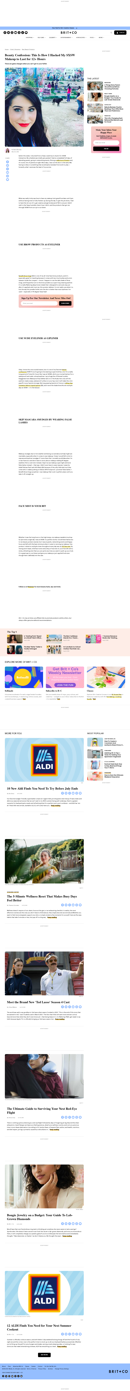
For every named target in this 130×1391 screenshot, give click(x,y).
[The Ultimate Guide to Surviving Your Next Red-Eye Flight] (44, 1076)
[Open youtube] (15, 32)
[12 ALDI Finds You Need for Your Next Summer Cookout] (44, 1293)
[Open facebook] (5, 32)
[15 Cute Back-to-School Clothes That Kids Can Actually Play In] (54, 649)
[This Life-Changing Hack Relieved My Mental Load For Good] (95, 119)
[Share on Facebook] (7, 161)
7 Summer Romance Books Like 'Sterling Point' (110, 637)
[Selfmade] (24, 677)
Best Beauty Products (28, 49)
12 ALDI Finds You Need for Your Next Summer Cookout (39, 1327)
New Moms (107, 82)
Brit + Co (11, 1224)
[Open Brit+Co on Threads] (15, 1376)
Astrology (107, 104)
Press (9, 1366)
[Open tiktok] (22, 32)
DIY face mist (66, 546)
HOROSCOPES (80, 37)
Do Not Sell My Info (50, 1366)
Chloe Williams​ (13, 1007)
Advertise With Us (18, 1366)
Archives (50, 1368)
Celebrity (52, 37)
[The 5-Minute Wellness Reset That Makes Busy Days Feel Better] (44, 861)
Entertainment (66, 37)
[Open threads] (19, 32)
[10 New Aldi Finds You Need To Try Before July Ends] (44, 760)
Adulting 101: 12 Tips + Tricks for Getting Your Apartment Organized (112, 755)
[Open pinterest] (8, 32)
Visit (24, 699)
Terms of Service (31, 1368)
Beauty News (108, 93)
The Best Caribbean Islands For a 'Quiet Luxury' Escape (70, 637)
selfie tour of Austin (63, 160)
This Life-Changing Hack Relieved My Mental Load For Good (113, 120)
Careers (33, 1366)
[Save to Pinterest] (7, 165)
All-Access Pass (117, 694)
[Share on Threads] (7, 176)
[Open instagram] (12, 32)
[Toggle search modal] (111, 32)
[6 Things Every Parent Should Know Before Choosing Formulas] (95, 86)
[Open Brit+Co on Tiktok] (18, 1376)
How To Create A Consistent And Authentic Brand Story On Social (114, 743)
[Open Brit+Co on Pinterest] (6, 1376)
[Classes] (106, 677)
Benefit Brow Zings (25, 276)
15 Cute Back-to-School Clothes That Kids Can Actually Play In (71, 648)
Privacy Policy (42, 1368)
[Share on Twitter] (7, 169)
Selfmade (9, 690)
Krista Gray (12, 1117)
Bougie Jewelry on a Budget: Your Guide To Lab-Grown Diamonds (112, 98)
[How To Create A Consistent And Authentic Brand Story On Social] (95, 742)
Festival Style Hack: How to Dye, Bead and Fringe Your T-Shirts (113, 766)
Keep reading (55, 805)
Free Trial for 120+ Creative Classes (63, 28)
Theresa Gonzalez (14, 905)
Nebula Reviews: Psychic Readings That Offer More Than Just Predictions (113, 109)
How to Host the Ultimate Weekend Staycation (113, 776)
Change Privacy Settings (62, 1368)
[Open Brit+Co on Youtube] (12, 1376)
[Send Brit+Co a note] (26, 32)
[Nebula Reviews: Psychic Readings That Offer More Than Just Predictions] (95, 108)
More (101, 37)
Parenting (107, 116)
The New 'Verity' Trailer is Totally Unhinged (33, 648)
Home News (107, 750)
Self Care (41, 37)
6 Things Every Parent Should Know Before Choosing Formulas (112, 87)
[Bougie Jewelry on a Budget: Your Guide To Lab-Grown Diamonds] (95, 97)
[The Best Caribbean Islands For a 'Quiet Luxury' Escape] (54, 639)
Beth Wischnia (17, 149)
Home (6, 49)
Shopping (29, 37)
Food (92, 37)
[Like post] (7, 179)
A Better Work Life (109, 739)
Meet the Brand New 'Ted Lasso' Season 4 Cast (38, 1002)
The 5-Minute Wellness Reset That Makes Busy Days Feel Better (42, 898)
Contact (40, 1366)
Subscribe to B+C (54, 690)
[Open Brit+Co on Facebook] (3, 1376)
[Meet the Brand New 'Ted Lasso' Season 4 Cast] (44, 973)
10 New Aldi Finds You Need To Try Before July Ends (42, 788)
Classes (90, 690)
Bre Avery (11, 793)
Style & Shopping (15, 49)
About (4, 1366)
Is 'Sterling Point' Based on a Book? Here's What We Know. (32, 637)
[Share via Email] (7, 172)
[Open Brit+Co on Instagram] (9, 1376)
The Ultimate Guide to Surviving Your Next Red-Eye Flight (42, 1110)
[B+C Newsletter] (65, 677)
